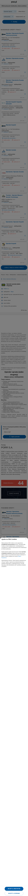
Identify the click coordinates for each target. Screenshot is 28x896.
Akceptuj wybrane (14, 893)
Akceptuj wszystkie (14, 888)
